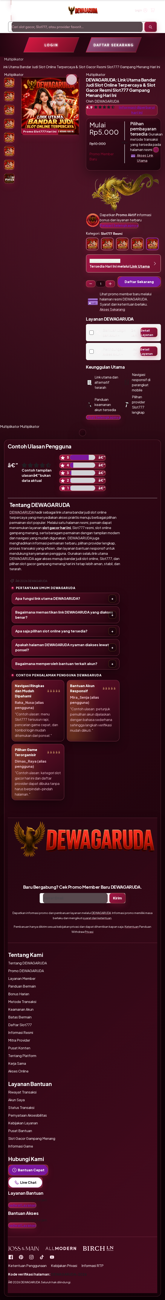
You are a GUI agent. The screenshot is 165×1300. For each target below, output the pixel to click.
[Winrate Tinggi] (71, 79)
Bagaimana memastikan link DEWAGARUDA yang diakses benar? (64, 615)
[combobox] (77, 27)
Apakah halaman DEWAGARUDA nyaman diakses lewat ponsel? (62, 647)
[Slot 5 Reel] (110, 283)
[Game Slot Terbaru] (10, 1257)
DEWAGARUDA (21, 512)
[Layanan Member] (156, 149)
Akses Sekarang (112, 309)
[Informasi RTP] (21, 1257)
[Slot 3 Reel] (90, 283)
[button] (50, 106)
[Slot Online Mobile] (41, 1257)
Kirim (117, 898)
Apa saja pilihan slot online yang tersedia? (51, 631)
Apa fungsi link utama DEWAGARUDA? (47, 598)
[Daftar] (153, 10)
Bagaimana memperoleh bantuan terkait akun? (56, 663)
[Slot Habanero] (31, 1257)
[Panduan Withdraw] (82, 10)
